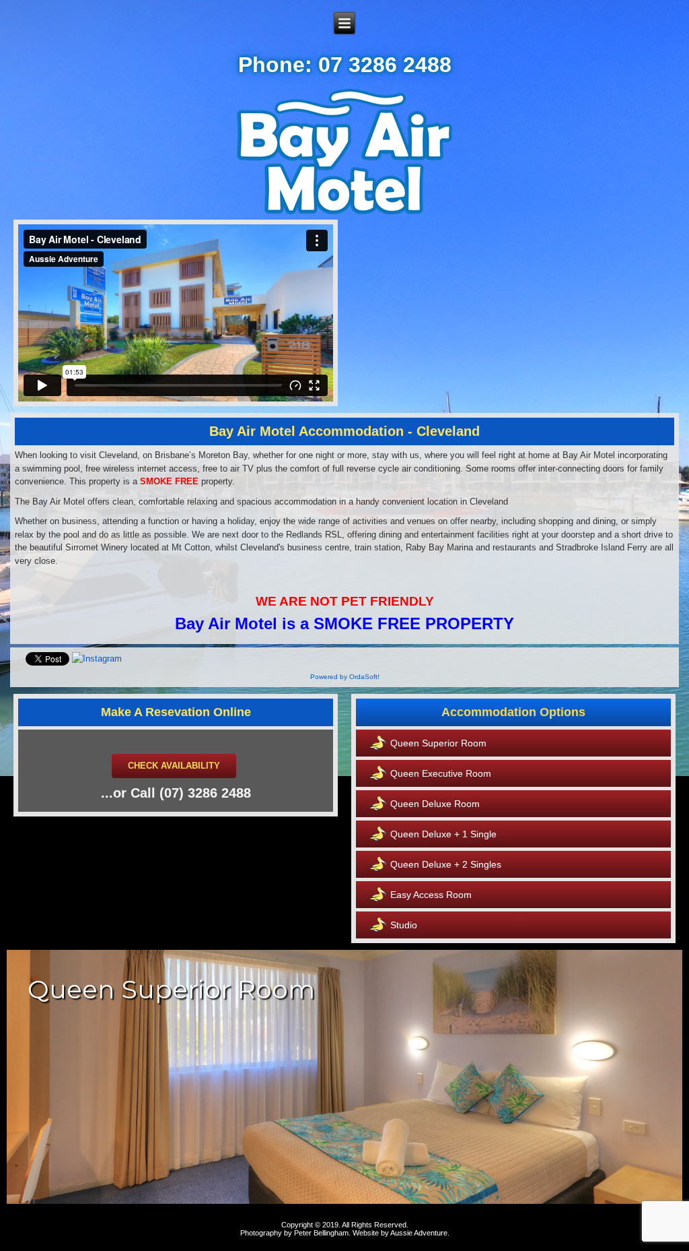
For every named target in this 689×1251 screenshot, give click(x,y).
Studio (403, 925)
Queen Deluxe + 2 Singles (445, 864)
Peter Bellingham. (322, 1233)
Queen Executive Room (440, 773)
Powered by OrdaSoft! (344, 676)
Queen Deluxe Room (435, 803)
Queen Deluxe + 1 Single (443, 834)
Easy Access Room (431, 894)
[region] (344, 1076)
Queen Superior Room (438, 743)
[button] (344, 1076)
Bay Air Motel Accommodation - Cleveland (344, 431)
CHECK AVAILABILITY (174, 766)
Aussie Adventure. (419, 1233)
